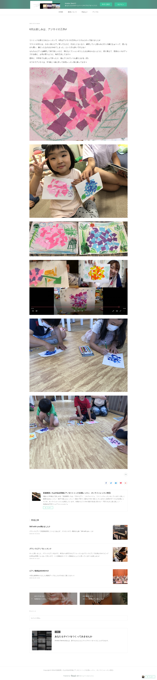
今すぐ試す (106, 4)
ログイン (121, 4)
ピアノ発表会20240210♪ (39, 570)
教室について (72, 12)
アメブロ (95, 12)
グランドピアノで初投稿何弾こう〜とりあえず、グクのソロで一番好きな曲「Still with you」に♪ (61, 531)
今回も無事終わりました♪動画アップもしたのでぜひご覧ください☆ (52, 575)
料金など (85, 12)
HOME (61, 12)
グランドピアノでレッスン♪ (40, 548)
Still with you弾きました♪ (39, 526)
